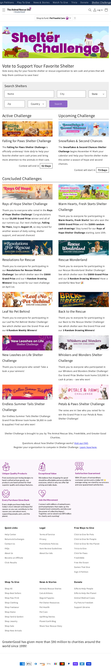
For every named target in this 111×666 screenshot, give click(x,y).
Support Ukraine (82, 607)
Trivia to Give (80, 548)
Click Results (11, 562)
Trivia (74, 2)
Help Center (10, 534)
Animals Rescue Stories (50, 588)
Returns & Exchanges (14, 539)
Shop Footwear (12, 607)
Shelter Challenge (101, 2)
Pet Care (44, 611)
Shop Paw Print (12, 597)
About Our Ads (46, 553)
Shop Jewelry (11, 621)
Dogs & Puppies (47, 597)
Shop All (8, 588)
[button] (3, 10)
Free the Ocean (81, 562)
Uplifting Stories (47, 616)
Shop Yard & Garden (14, 616)
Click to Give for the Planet (86, 543)
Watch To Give (60, 2)
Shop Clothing (11, 602)
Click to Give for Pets (84, 534)
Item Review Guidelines (51, 548)
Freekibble (79, 557)
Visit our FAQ (81, 443)
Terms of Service (47, 534)
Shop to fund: (50, 18)
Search (58, 103)
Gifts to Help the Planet (85, 593)
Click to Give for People (85, 539)
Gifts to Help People (83, 588)
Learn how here (88, 447)
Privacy (43, 539)
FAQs (7, 548)
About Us (9, 553)
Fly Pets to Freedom (83, 602)
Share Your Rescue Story (51, 626)
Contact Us (10, 543)
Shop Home (10, 611)
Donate (84, 2)
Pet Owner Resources (50, 602)
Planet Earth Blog (48, 621)
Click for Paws (80, 553)
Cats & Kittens (46, 593)
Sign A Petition (81, 571)
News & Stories (41, 2)
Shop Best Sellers (13, 593)
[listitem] (27, 144)
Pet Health (45, 607)
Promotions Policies (49, 543)
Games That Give (82, 567)
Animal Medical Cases (84, 597)
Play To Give (23, 2)
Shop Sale (9, 626)
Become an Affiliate (14, 557)
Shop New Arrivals (13, 630)
